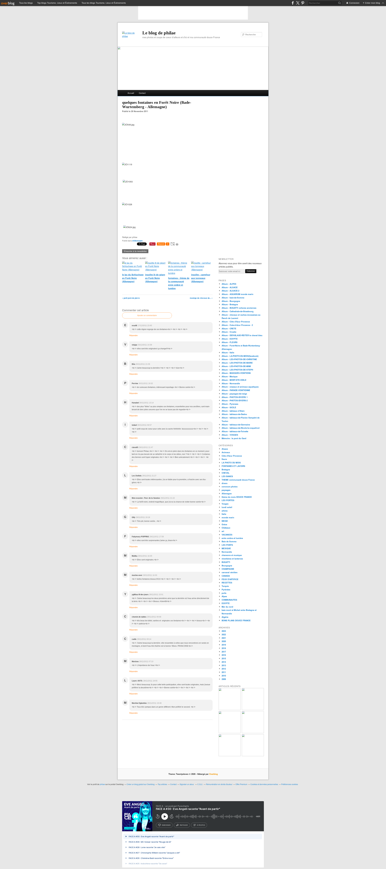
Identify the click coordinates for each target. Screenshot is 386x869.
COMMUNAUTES (229, 599)
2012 (224, 668)
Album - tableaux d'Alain (233, 410)
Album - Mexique (229, 376)
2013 (224, 665)
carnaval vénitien (229, 572)
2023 (224, 631)
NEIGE (225, 520)
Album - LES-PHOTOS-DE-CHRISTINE (239, 359)
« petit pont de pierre (131, 298)
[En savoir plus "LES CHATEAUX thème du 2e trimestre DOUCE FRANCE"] (253, 755)
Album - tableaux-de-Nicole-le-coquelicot (240, 427)
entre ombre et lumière (232, 538)
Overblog (213, 773)
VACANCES (227, 534)
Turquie (225, 586)
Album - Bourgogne (231, 301)
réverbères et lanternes (232, 558)
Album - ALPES (229, 283)
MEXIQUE (226, 548)
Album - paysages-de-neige (234, 393)
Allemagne (227, 493)
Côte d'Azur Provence (232, 455)
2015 (224, 658)
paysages (226, 490)
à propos (201, 825)
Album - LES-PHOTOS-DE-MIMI (236, 366)
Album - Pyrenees (230, 403)
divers (224, 483)
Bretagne (226, 469)
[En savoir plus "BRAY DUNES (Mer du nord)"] (230, 709)
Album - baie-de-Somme (233, 297)
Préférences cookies (289, 784)
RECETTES (227, 582)
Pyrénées (226, 589)
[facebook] (293, 3)
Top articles (162, 784)
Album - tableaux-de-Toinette (235, 431)
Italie (224, 514)
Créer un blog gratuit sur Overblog (141, 784)
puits (224, 593)
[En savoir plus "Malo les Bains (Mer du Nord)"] (253, 709)
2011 (224, 672)
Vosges (225, 503)
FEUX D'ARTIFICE (230, 579)
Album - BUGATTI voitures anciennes (239, 307)
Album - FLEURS (229, 342)
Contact (142, 93)
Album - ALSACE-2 (230, 290)
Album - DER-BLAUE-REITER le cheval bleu (242, 335)
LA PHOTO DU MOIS (231, 462)
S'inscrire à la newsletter (135, 251)
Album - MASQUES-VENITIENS (236, 373)
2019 (224, 644)
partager (184, 825)
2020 (224, 641)
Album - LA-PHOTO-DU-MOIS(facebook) (240, 356)
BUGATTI (226, 562)
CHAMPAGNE (228, 568)
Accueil (131, 93)
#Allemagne (137, 240)
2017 (224, 651)
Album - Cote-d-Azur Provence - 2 (237, 325)
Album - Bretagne (230, 304)
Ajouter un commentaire (147, 315)
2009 (224, 679)
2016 (224, 655)
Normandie (227, 551)
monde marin (228, 517)
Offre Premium (241, 784)
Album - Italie (228, 352)
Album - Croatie (229, 331)
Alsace (225, 448)
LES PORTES (228, 500)
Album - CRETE (229, 328)
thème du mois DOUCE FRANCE (237, 496)
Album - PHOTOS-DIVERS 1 (235, 397)
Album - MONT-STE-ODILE (234, 379)
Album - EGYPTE (230, 338)
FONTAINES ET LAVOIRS (233, 466)
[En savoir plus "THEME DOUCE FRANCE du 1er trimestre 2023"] (230, 732)
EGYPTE (226, 603)
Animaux (226, 452)
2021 (224, 637)
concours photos (229, 486)
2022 (224, 634)
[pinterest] (303, 3)
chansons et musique (232, 555)
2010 (224, 675)
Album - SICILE (229, 407)
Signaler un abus (187, 784)
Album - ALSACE (230, 287)
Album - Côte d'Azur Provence (236, 321)
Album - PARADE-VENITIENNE (236, 390)
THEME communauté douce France (238, 479)
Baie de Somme (229, 541)
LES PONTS (227, 544)
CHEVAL (225, 472)
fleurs (224, 459)
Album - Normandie (231, 383)
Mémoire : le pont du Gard (234, 438)
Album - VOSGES (230, 434)
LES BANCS (227, 476)
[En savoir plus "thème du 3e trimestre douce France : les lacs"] (253, 732)
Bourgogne (227, 565)
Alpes (224, 596)
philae (102, 784)
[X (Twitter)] (298, 3)
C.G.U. (200, 784)
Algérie (225, 617)
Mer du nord (227, 606)
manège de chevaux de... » (201, 298)
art (223, 531)
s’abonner (166, 825)
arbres (225, 510)
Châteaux (226, 527)
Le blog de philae (159, 32)
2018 (224, 648)
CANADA (226, 575)
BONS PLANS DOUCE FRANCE (236, 620)
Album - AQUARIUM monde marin (237, 294)
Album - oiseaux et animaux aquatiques (240, 386)
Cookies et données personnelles (264, 784)
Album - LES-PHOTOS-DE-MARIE (237, 362)
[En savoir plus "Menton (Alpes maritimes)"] (230, 755)
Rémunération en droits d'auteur (219, 784)
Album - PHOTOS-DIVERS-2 (235, 400)
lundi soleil (227, 507)
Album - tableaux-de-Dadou (234, 414)
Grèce (224, 524)
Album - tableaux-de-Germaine (236, 424)
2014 (224, 661)
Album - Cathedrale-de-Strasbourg (237, 311)
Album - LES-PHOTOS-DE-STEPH (237, 369)
